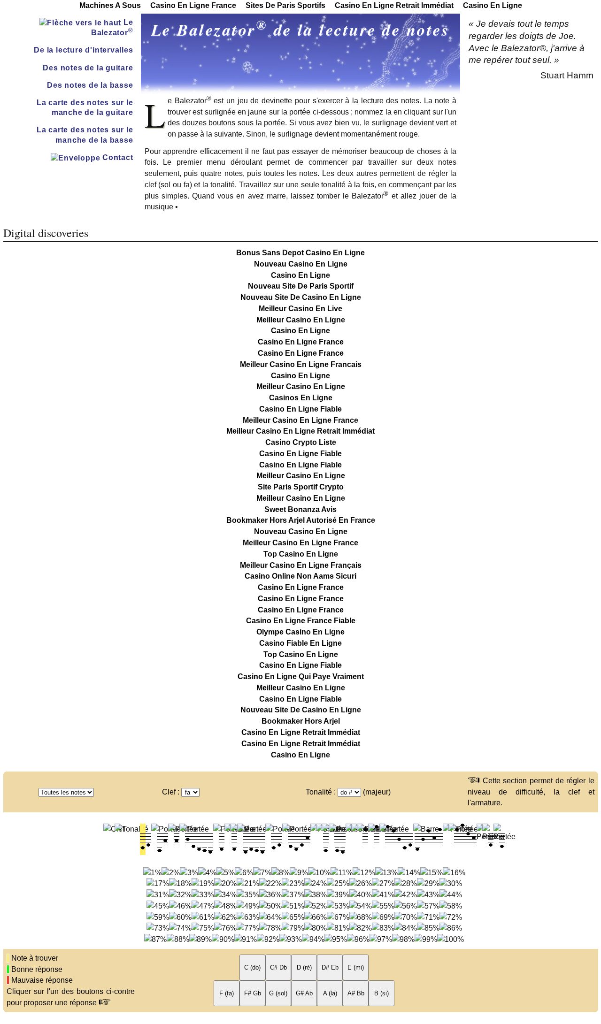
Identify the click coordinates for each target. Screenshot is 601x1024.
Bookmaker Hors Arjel (301, 721)
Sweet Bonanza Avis (300, 509)
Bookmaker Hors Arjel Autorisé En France (300, 520)
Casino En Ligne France (301, 342)
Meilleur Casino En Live (300, 309)
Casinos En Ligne (300, 398)
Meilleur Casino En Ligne (300, 320)
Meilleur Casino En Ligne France (300, 420)
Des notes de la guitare (88, 68)
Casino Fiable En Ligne (300, 643)
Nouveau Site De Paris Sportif (301, 286)
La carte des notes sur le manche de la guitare (85, 107)
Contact (116, 157)
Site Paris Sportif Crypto (301, 487)
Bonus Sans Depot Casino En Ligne (300, 253)
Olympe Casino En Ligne (300, 632)
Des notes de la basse (90, 85)
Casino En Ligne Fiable (300, 409)
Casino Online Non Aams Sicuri (300, 576)
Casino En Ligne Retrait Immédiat (300, 732)
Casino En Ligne (300, 275)
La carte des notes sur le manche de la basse (85, 135)
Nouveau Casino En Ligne (300, 264)
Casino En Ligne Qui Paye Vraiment (301, 676)
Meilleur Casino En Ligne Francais (301, 364)
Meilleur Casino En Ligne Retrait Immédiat (300, 431)
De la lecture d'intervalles (83, 50)
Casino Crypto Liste (300, 442)
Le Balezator (112, 27)
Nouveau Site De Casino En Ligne (300, 297)
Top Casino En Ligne (300, 554)
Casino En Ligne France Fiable (300, 621)
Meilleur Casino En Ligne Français (301, 565)
